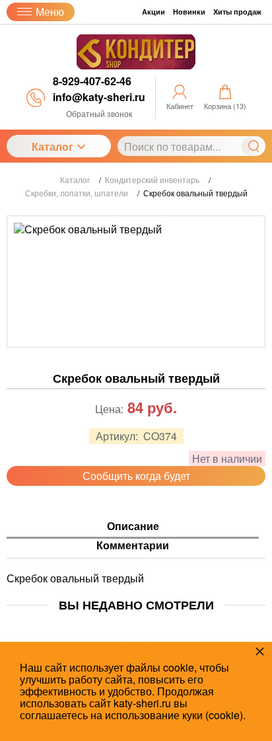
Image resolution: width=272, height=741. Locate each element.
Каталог (52, 146)
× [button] (259, 651)
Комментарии (132, 546)
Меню (50, 11)
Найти (253, 146)
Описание (133, 526)
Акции (153, 12)
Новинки (189, 12)
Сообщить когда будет (136, 475)
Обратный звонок (99, 113)
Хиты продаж (237, 12)
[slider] (136, 421)
